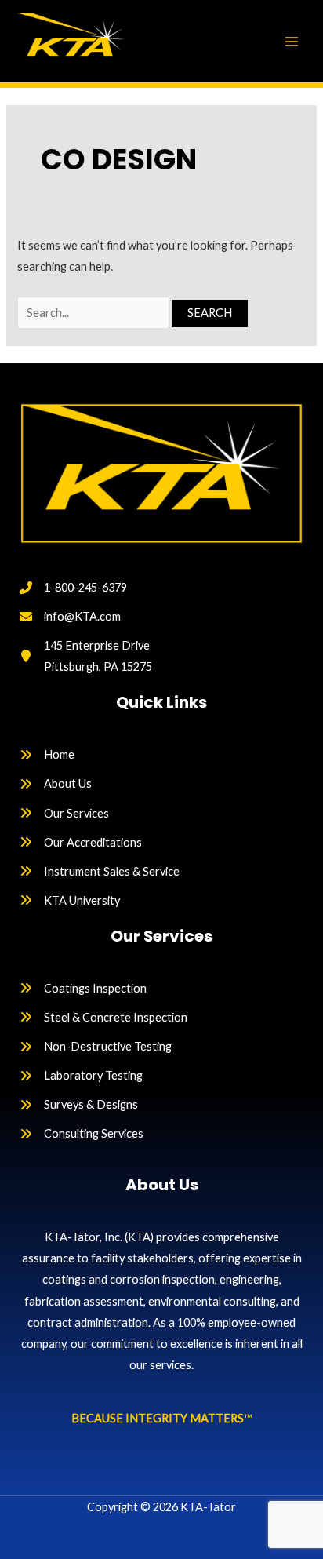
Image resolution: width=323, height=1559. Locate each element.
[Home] (47, 754)
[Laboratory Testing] (81, 1075)
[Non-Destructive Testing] (96, 1046)
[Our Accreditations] (81, 842)
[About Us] (56, 783)
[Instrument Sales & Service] (100, 871)
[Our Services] (64, 813)
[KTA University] (70, 900)
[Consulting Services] (81, 1133)
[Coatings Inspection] (83, 988)
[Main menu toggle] (291, 40)
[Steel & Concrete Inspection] (103, 1017)
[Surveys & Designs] (79, 1104)
